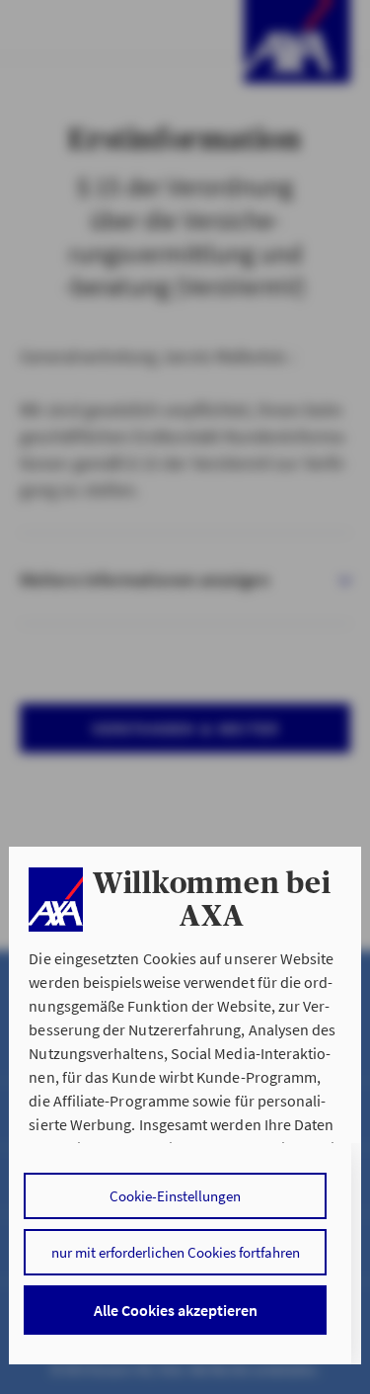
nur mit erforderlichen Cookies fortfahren (175, 1252)
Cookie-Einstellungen (175, 1196)
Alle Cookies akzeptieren (176, 1310)
